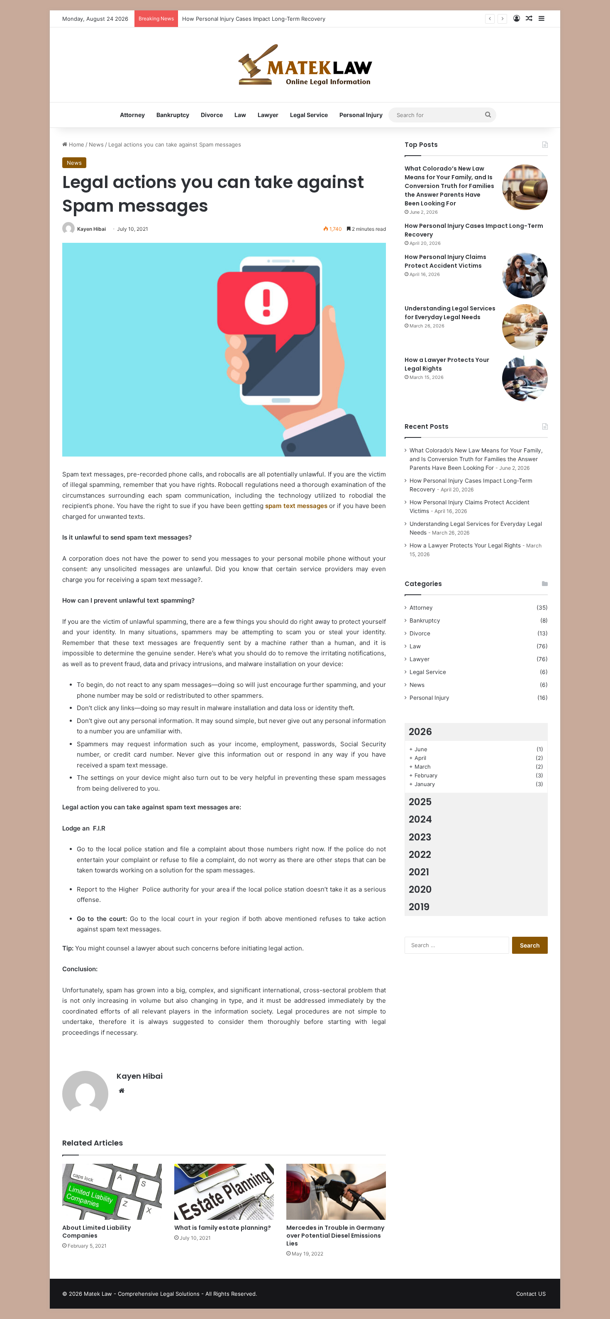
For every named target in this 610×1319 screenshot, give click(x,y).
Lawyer (268, 114)
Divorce (212, 114)
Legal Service (309, 114)
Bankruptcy (172, 114)
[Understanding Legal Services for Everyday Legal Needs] (525, 327)
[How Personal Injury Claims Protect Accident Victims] (525, 275)
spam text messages (296, 506)
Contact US (531, 1293)
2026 (420, 731)
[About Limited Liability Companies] (112, 1192)
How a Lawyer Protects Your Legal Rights (465, 545)
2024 (420, 819)
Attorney (132, 114)
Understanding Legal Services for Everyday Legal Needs (450, 312)
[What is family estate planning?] (224, 1192)
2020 (420, 889)
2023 (420, 837)
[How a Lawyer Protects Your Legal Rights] (525, 378)
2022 (420, 854)
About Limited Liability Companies (96, 1232)
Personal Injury (361, 114)
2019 (419, 907)
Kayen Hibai (91, 229)
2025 (420, 801)
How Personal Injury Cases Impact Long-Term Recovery (253, 18)
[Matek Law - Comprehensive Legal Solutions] (305, 64)
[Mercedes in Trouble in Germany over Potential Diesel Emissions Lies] (336, 1192)
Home (75, 144)
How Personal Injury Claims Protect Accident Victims (445, 261)
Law (240, 114)
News (96, 144)
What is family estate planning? (222, 1228)
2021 (419, 872)
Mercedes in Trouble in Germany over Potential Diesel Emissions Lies (335, 1236)
